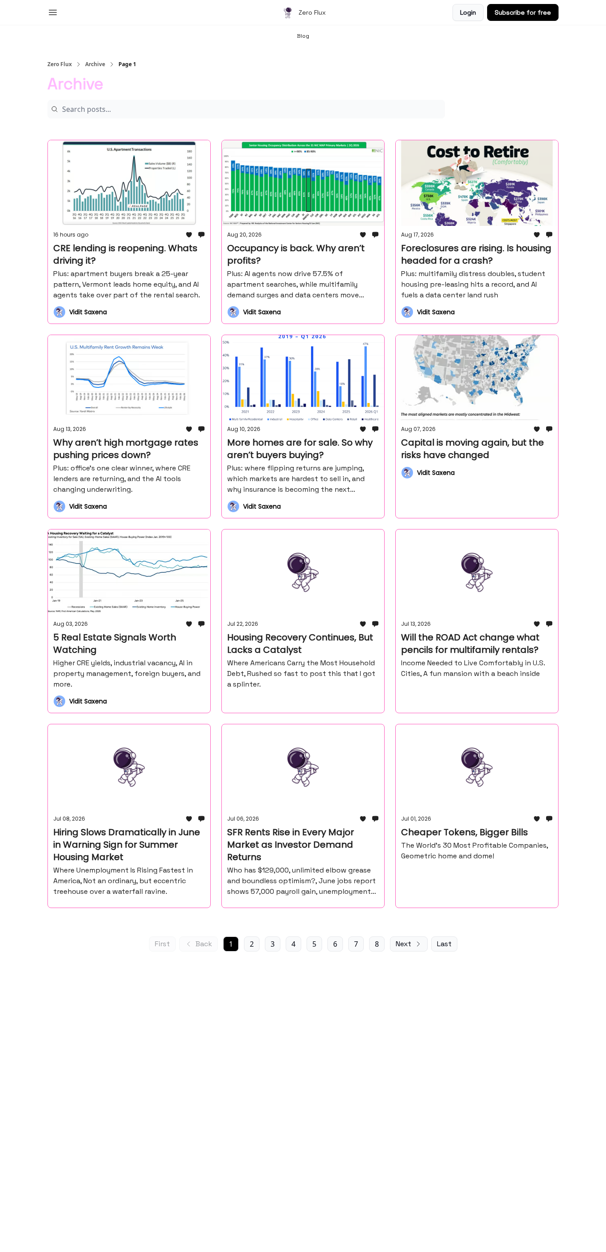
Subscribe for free (523, 12)
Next (403, 943)
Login (468, 12)
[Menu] (52, 11)
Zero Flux (59, 64)
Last (444, 943)
